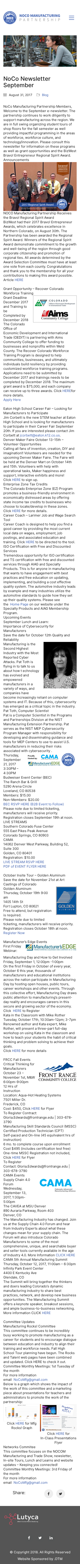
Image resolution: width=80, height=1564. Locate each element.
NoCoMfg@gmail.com (31, 1379)
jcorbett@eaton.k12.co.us (40, 435)
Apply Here (12, 400)
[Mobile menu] (72, 18)
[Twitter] (60, 1493)
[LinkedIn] (51, 1537)
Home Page (19, 604)
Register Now (14, 933)
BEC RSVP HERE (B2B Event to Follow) (33, 804)
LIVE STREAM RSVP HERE (23, 862)
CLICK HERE (65, 1255)
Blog (45, 95)
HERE (19, 280)
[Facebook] (48, 1493)
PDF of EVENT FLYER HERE (24, 866)
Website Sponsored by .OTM (40, 1559)
